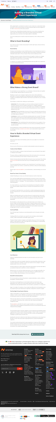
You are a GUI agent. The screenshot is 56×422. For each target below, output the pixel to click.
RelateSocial (49, 373)
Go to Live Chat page (38, 334)
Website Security (39, 351)
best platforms (15, 304)
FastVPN (38, 359)
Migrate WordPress (28, 380)
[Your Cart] (47, 1)
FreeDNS (26, 362)
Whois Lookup (27, 359)
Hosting (13, 6)
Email (23, 6)
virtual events (16, 28)
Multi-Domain (38, 385)
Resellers (37, 388)
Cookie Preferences (52, 401)
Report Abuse (48, 359)
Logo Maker (49, 384)
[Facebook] (6, 372)
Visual (47, 380)
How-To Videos (49, 355)
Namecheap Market (28, 358)
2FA (36, 362)
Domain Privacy (38, 350)
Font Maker (48, 383)
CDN (36, 358)
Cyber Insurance (39, 360)
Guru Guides (48, 349)
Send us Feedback (49, 396)
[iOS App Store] (51, 416)
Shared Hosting (27, 366)
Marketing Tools (28, 6)
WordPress (18, 6)
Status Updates (49, 353)
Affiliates (48, 393)
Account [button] (53, 6)
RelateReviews (49, 375)
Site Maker (48, 381)
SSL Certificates (38, 375)
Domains (8, 6)
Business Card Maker (50, 388)
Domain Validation (38, 380)
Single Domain (38, 383)
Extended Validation (39, 381)
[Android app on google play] (43, 416)
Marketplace (48, 363)
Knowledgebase (49, 354)
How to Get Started (50, 364)
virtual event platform (20, 169)
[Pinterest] (13, 372)
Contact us (3, 1)
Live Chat (48, 358)
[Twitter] (2, 372)
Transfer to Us (40, 6)
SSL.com (37, 376)
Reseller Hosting (27, 368)
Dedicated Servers (27, 371)
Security (35, 6)
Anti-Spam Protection (39, 364)
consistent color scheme (24, 128)
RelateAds (48, 376)
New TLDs (26, 353)
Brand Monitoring (50, 379)
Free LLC (49, 368)
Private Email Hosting (28, 372)
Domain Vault (39, 355)
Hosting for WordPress (28, 367)
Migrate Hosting (38, 371)
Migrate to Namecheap (28, 373)
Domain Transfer (27, 351)
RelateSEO (48, 372)
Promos (36, 393)
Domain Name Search (28, 350)
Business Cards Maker (6, 20)
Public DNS (37, 363)
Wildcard (37, 384)
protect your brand (14, 160)
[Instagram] (10, 372)
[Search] (54, 1)
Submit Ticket (48, 356)
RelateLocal (49, 377)
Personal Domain (27, 356)
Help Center (47, 6)
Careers (47, 390)
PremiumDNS (27, 360)
